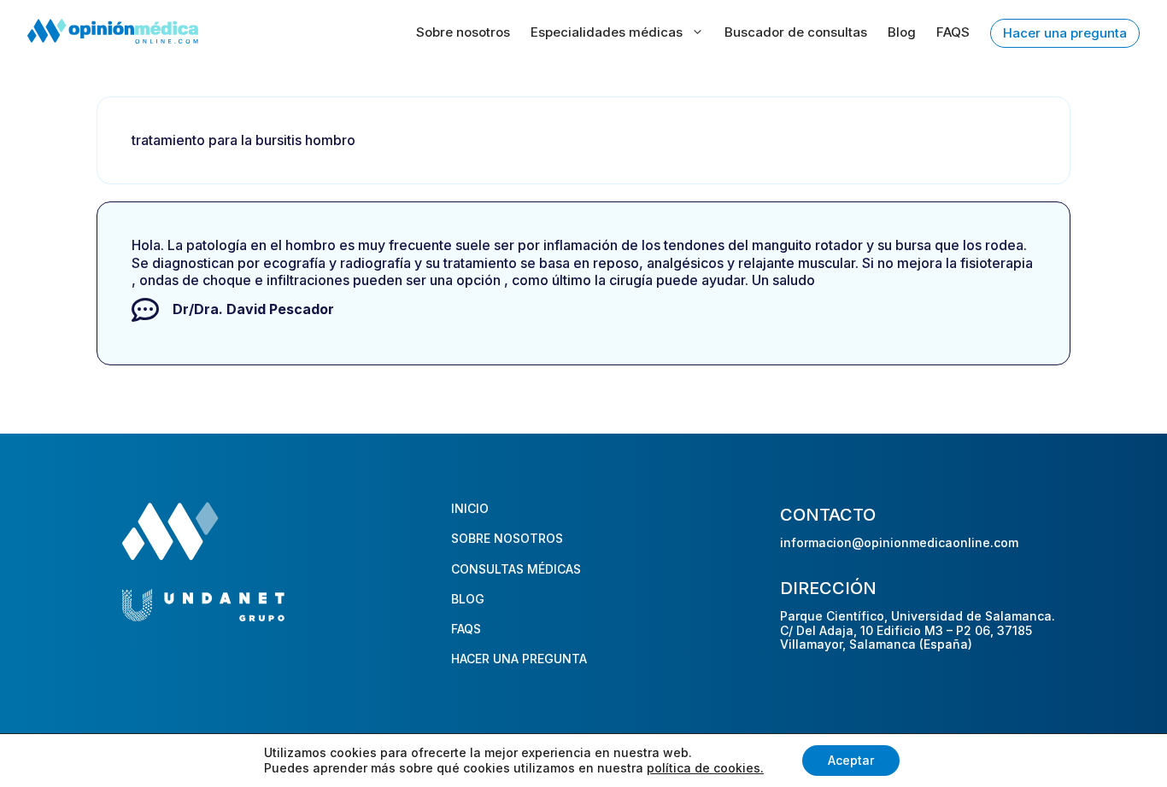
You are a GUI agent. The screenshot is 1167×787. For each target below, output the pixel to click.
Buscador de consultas (795, 32)
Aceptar (851, 760)
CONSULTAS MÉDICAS (516, 569)
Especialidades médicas (607, 32)
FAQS (953, 32)
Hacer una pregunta (1065, 33)
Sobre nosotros (463, 32)
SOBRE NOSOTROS (507, 538)
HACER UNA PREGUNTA (519, 658)
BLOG (467, 599)
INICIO (470, 508)
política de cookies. (705, 768)
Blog (902, 32)
